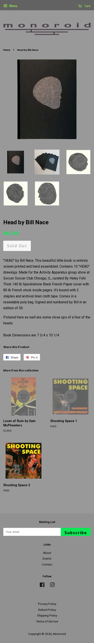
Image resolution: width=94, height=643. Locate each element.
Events (47, 558)
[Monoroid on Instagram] (52, 585)
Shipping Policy (47, 615)
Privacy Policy (47, 604)
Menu (13, 6)
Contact (47, 564)
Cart (87, 6)
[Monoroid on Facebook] (42, 585)
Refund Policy (47, 609)
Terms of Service (47, 621)
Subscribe (75, 532)
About (47, 553)
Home (6, 49)
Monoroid (59, 634)
